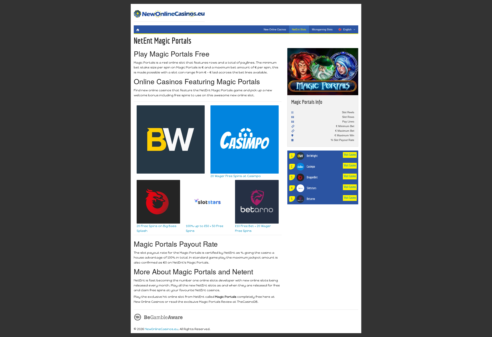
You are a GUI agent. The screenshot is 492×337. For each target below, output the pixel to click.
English (347, 29)
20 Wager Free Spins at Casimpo (235, 176)
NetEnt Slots (299, 29)
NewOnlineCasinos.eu (161, 329)
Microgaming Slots (322, 29)
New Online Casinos (275, 29)
